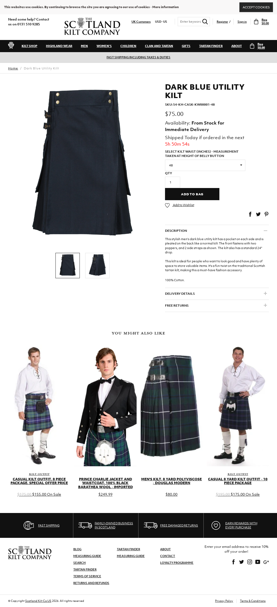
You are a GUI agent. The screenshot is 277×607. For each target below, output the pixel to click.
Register (222, 22)
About (236, 46)
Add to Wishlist (183, 205)
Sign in (242, 22)
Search (79, 563)
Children (128, 46)
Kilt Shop (29, 46)
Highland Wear (59, 46)
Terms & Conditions (253, 601)
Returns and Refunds (91, 583)
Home (13, 68)
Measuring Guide (87, 556)
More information (165, 7)
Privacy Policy (224, 601)
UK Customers (141, 22)
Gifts (186, 46)
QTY (168, 173)
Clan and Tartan (159, 46)
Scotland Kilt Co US (38, 601)
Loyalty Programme (176, 563)
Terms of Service (87, 576)
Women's (104, 46)
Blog (77, 549)
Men (84, 46)
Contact (167, 556)
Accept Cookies (256, 7)
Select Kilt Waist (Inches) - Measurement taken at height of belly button (202, 153)
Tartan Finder (211, 46)
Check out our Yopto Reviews (149, 57)
